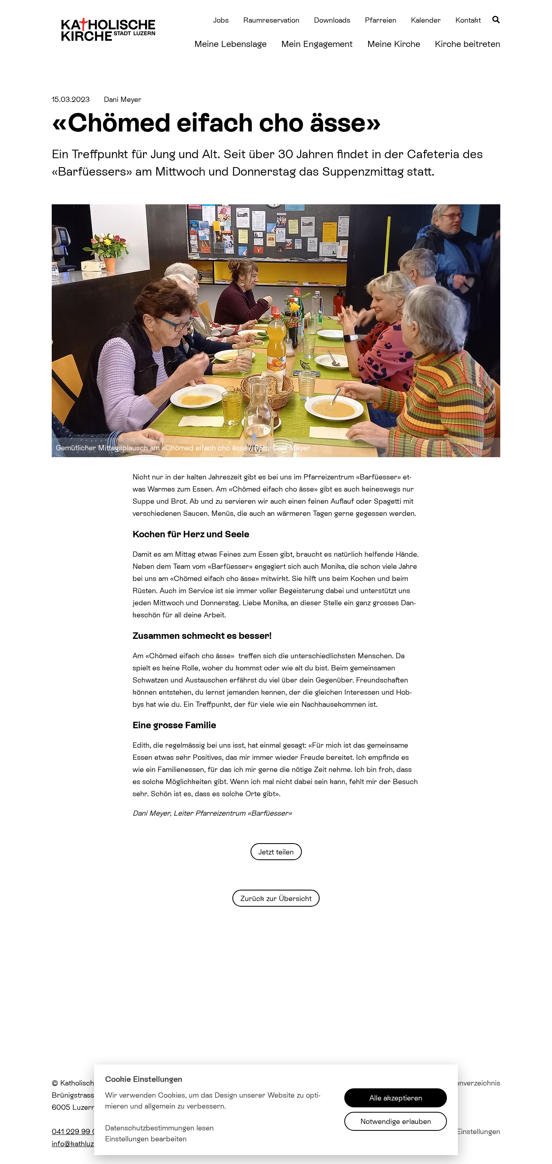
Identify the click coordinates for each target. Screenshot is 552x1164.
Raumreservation (271, 19)
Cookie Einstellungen (465, 1131)
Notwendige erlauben (395, 1121)
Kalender (426, 19)
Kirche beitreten (467, 43)
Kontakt (468, 19)
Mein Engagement (317, 43)
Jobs (221, 19)
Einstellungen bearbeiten (146, 1138)
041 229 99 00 (77, 1131)
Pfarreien (380, 19)
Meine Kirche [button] (393, 43)
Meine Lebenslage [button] (230, 43)
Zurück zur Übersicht (276, 898)
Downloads (332, 19)
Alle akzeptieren (395, 1097)
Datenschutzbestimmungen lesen (159, 1127)
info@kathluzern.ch (83, 1143)
